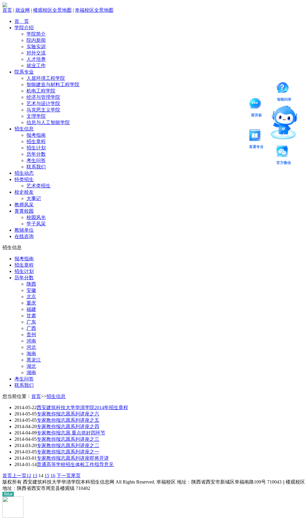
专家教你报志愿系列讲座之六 (68, 413)
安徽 (31, 290)
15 (47, 475)
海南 (31, 353)
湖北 (31, 366)
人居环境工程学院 (45, 78)
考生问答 (36, 160)
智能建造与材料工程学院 (52, 84)
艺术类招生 (38, 185)
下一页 (64, 475)
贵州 (31, 334)
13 (34, 475)
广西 (31, 328)
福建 (31, 309)
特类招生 (24, 179)
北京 (31, 296)
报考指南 (36, 135)
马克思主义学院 (43, 109)
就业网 (22, 10)
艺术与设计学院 (43, 103)
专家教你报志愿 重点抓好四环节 (71, 432)
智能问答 (284, 88)
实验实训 (36, 46)
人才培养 (36, 59)
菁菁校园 (24, 211)
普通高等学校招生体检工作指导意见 (75, 464)
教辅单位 (24, 230)
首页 (7, 10)
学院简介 (36, 33)
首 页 (21, 21)
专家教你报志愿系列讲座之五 (68, 420)
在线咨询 (24, 236)
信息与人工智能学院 (48, 122)
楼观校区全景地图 (52, 10)
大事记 (33, 198)
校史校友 (24, 192)
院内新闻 (36, 40)
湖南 (31, 372)
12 (28, 475)
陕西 (31, 284)
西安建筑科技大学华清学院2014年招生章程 (82, 407)
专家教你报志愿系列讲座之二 (68, 445)
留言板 (256, 104)
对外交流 (36, 52)
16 (53, 475)
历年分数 (36, 154)
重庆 (31, 302)
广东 (31, 321)
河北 (31, 347)
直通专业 (256, 136)
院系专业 (24, 71)
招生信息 (24, 128)
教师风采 (24, 204)
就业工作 (36, 65)
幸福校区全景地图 (94, 10)
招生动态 (24, 173)
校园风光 (36, 217)
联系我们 (36, 166)
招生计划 (36, 147)
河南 (31, 340)
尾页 (76, 475)
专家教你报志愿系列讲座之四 (68, 426)
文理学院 (36, 116)
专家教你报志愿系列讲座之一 (68, 451)
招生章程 (36, 141)
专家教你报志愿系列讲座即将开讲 (73, 458)
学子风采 (36, 223)
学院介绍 (24, 27)
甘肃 (31, 315)
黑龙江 (33, 359)
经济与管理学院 (43, 97)
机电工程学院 (40, 90)
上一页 (19, 475)
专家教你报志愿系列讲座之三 (68, 439)
